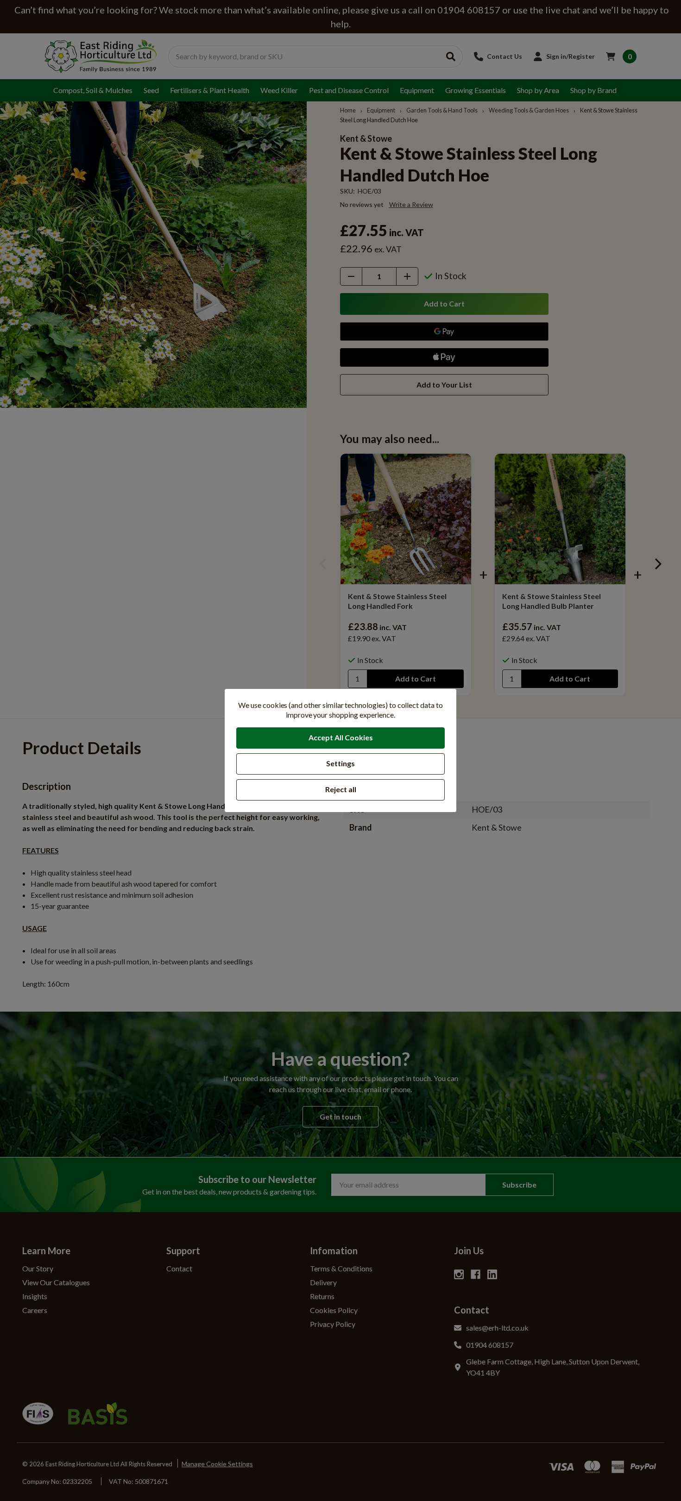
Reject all (340, 789)
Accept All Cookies (341, 737)
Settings (340, 763)
